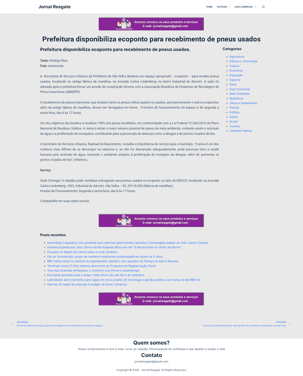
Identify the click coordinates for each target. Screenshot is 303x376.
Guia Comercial (244, 6)
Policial (234, 107)
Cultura (234, 66)
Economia (236, 70)
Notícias (222, 6)
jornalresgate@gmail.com (151, 361)
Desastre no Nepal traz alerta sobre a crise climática (82, 252)
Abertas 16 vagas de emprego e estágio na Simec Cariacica (87, 284)
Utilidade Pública (241, 130)
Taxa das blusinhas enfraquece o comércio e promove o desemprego (93, 270)
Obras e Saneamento (243, 103)
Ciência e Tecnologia (243, 61)
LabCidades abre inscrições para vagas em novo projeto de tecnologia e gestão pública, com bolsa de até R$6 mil (123, 279)
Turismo (235, 126)
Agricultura (237, 56)
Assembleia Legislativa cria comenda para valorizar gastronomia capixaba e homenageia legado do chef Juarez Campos (127, 242)
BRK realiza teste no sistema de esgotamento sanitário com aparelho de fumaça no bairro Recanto (113, 261)
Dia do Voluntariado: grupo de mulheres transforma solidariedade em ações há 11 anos (105, 256)
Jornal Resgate (54, 6)
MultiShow (236, 98)
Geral (233, 84)
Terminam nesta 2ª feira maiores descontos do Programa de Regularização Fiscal (101, 266)
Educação (236, 75)
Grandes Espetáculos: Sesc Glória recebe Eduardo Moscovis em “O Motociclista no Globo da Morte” (114, 247)
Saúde (234, 117)
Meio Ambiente (240, 93)
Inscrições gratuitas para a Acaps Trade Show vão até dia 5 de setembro (95, 275)
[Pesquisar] (263, 6)
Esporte (235, 80)
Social (234, 121)
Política (234, 112)
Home (209, 6)
